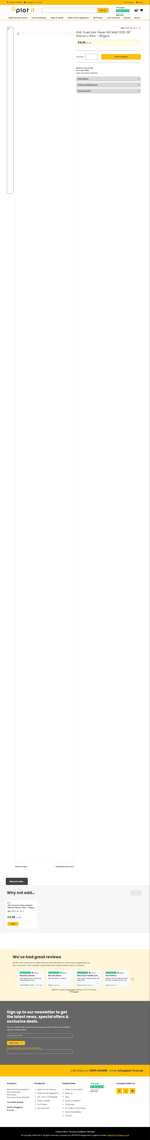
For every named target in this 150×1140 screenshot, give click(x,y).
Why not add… (16, 881)
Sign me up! (13, 1043)
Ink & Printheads (39, 18)
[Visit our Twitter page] (126, 1091)
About (137, 18)
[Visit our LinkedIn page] (119, 1091)
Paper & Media (57, 18)
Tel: (15, 1102)
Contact (68, 1115)
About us (69, 1093)
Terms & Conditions (77, 1131)
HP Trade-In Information (75, 1108)
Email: (126, 1070)
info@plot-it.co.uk (34, 2)
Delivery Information (74, 1089)
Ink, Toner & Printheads (47, 1097)
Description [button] (83, 79)
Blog (67, 1097)
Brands (127, 18)
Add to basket (121, 56)
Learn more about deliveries (87, 73)
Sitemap (90, 1131)
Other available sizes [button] (87, 85)
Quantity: (80, 56)
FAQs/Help (128, 2)
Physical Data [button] (84, 91)
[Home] (23, 10)
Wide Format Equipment (78, 18)
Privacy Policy (61, 1131)
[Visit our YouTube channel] (132, 1091)
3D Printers (98, 18)
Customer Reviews (73, 1112)
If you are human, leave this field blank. (24, 1048)
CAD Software (113, 18)
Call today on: (88, 1070)
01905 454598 (15, 2)
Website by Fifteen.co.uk (118, 1135)
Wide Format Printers (18, 18)
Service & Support (73, 1100)
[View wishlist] (141, 10)
